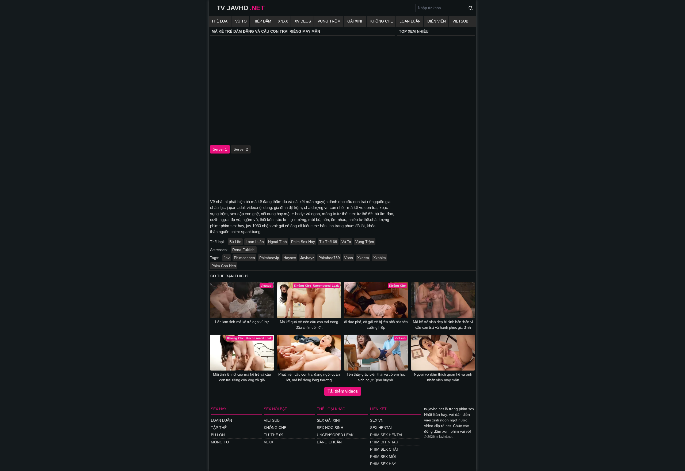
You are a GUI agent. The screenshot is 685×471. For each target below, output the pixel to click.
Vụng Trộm (329, 21)
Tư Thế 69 (328, 242)
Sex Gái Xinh (329, 420)
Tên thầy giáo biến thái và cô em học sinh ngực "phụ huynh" (376, 377)
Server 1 (220, 149)
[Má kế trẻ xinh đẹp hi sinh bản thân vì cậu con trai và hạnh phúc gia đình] (443, 300)
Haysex (289, 258)
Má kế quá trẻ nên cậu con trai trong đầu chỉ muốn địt (309, 325)
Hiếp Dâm (262, 21)
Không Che (381, 21)
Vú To (241, 21)
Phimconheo (244, 258)
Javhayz (307, 258)
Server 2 (241, 149)
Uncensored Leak (335, 435)
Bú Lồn (235, 242)
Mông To (220, 442)
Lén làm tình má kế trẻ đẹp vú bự (242, 322)
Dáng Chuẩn (329, 442)
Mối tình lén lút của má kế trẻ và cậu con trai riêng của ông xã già (242, 377)
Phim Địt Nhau (384, 442)
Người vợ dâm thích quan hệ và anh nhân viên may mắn (443, 377)
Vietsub (460, 21)
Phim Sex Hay (303, 242)
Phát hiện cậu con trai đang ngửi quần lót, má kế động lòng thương (309, 377)
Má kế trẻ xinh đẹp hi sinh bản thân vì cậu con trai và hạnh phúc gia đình (443, 325)
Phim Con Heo (223, 266)
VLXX (268, 442)
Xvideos (303, 21)
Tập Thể (219, 427)
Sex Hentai (381, 427)
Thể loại (220, 21)
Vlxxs (348, 258)
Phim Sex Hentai (386, 435)
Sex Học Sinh (330, 427)
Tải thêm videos (343, 391)
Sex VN (376, 420)
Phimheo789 (329, 258)
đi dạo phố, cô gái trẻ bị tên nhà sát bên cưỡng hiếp (376, 325)
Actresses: (219, 250)
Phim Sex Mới (383, 456)
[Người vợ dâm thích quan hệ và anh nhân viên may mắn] (443, 353)
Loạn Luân (410, 21)
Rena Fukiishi (243, 250)
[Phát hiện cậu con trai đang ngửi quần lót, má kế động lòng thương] (309, 353)
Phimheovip (269, 258)
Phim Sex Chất (384, 449)
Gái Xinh (355, 21)
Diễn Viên (436, 21)
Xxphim (379, 258)
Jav (227, 258)
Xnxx (283, 21)
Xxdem (363, 258)
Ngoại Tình (277, 242)
